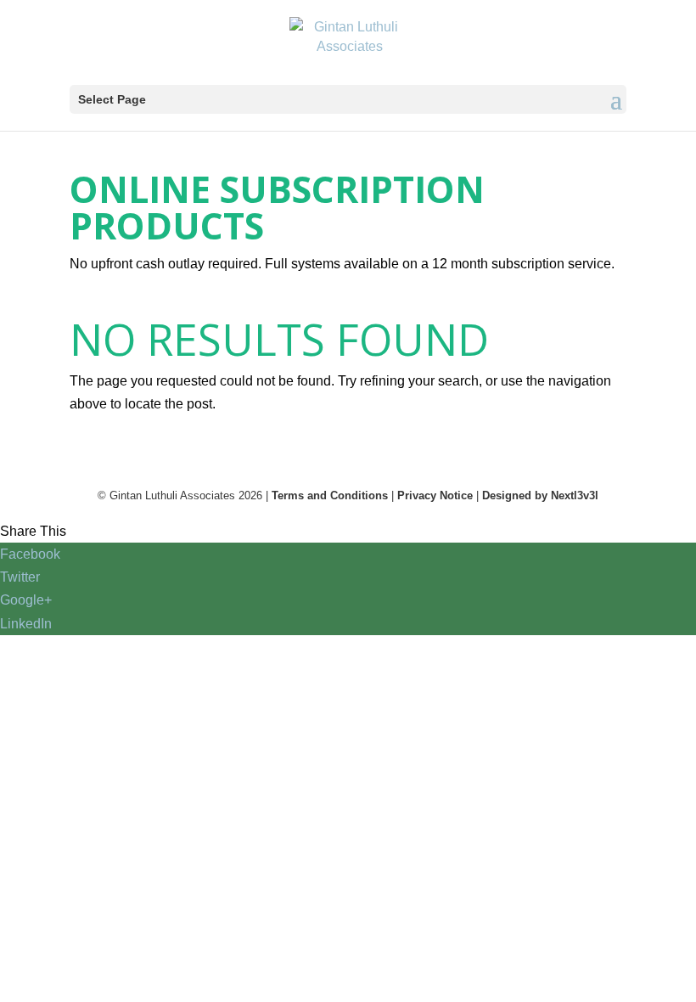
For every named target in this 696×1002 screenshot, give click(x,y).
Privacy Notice (435, 495)
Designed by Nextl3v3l (540, 495)
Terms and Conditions (330, 495)
